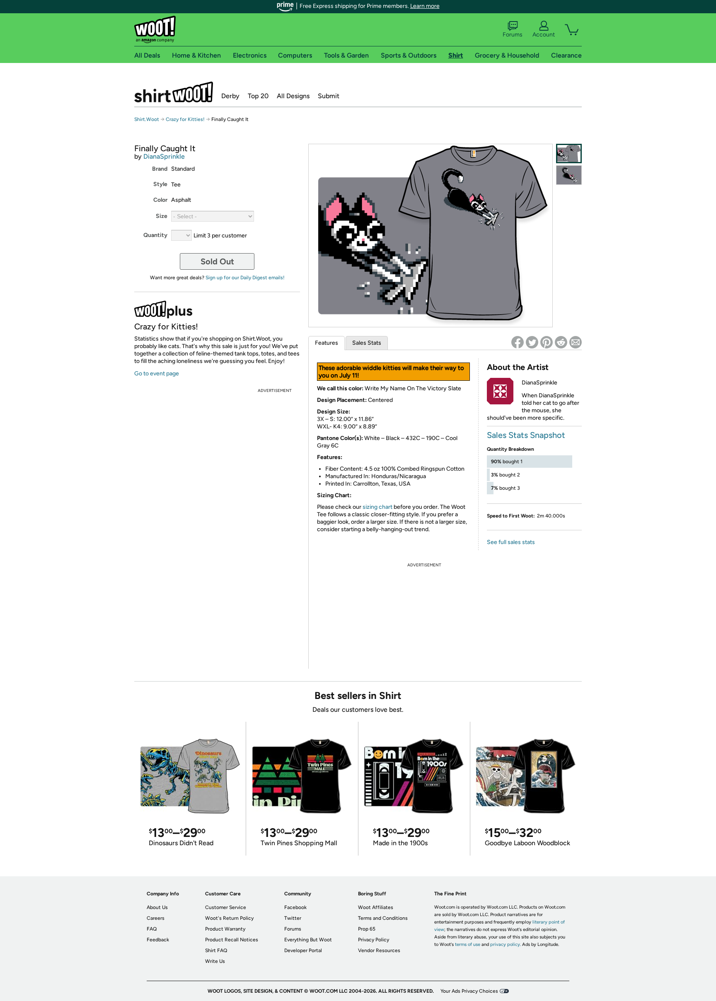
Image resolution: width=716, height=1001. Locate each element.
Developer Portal (303, 950)
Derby (230, 96)
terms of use (467, 944)
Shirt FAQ (216, 950)
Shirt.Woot (173, 92)
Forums (512, 34)
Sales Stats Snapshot (526, 435)
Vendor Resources (379, 950)
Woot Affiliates (375, 907)
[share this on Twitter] (532, 342)
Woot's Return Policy (229, 918)
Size (161, 216)
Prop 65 (366, 929)
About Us (157, 907)
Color (160, 199)
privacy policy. (505, 944)
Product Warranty (225, 929)
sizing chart (377, 506)
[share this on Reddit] (561, 342)
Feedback (158, 940)
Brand (159, 168)
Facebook (295, 907)
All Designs (293, 96)
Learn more (425, 6)
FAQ (152, 929)
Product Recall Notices (231, 940)
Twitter (292, 918)
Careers (155, 918)
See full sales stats (511, 542)
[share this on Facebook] (517, 342)
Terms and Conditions (383, 918)
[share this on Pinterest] (546, 342)
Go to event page (156, 373)
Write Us (215, 961)
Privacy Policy (373, 940)
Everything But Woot (308, 940)
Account (543, 34)
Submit (328, 96)
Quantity (155, 235)
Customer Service (225, 907)
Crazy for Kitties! (185, 119)
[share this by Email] (575, 342)
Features (326, 342)
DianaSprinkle (164, 156)
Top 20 (258, 96)
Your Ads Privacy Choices (469, 991)
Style (160, 184)
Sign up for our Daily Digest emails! (245, 277)
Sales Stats (366, 342)
